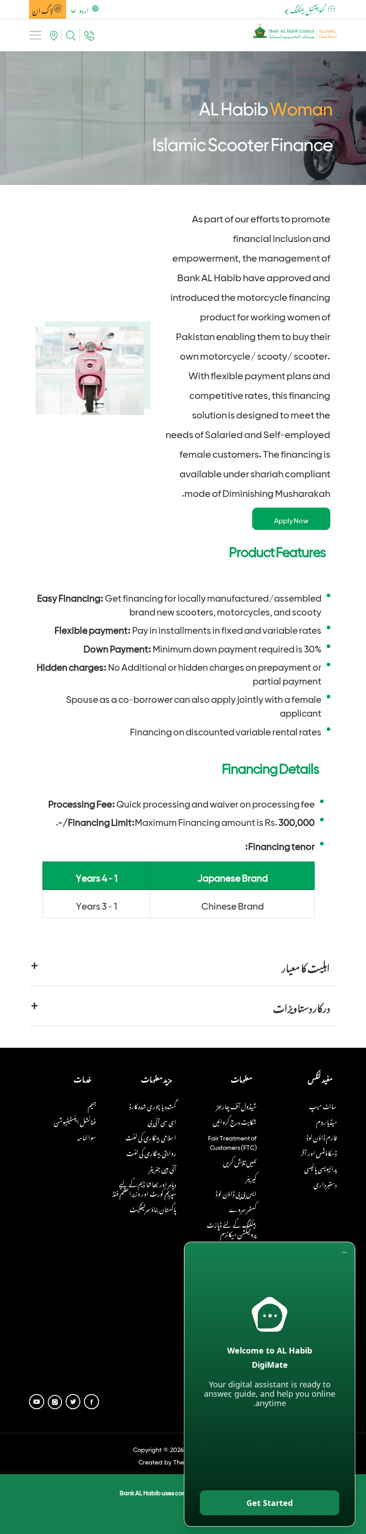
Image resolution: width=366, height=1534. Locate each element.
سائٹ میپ (323, 1105)
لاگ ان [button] (43, 9)
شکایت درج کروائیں (235, 1120)
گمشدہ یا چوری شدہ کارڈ (152, 1105)
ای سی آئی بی (162, 1120)
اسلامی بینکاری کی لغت (150, 1136)
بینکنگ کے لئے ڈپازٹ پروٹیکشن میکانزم (232, 1228)
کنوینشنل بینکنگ (307, 9)
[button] (83, 9)
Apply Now (291, 519)
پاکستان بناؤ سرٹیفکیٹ (152, 1208)
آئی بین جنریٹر (162, 1167)
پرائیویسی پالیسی (320, 1167)
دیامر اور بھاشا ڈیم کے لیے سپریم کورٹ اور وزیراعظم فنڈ (144, 1187)
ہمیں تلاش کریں (240, 1161)
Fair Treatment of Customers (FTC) (232, 1140)
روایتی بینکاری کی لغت (151, 1152)
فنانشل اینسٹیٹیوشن (75, 1120)
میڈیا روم (326, 1120)
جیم (92, 1105)
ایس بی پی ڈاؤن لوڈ (236, 1192)
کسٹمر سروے (243, 1208)
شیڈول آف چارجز (236, 1105)
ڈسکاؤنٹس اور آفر (319, 1152)
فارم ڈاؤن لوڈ (321, 1136)
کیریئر (251, 1177)
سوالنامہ (86, 1136)
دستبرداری (325, 1183)
